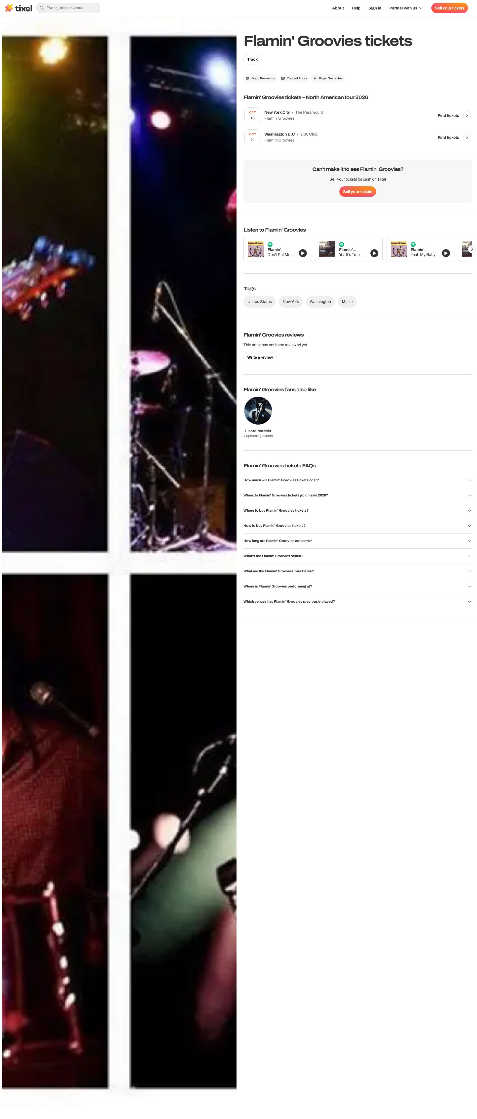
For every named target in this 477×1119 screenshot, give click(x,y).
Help (356, 8)
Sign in (374, 8)
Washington (320, 301)
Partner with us (403, 8)
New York (291, 301)
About (338, 8)
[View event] (467, 115)
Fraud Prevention (263, 78)
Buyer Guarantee (331, 78)
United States (259, 301)
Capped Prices (297, 78)
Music (347, 301)
